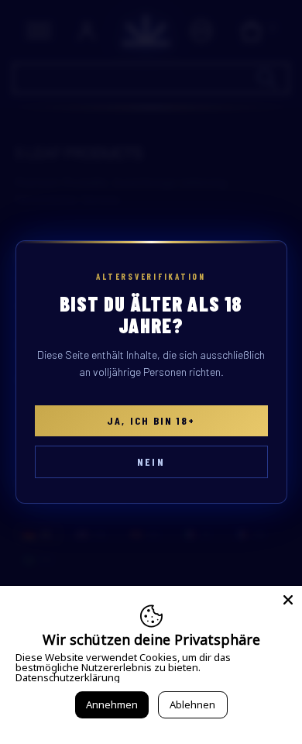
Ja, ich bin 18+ (151, 420)
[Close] (288, 600)
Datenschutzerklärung (67, 677)
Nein (150, 461)
